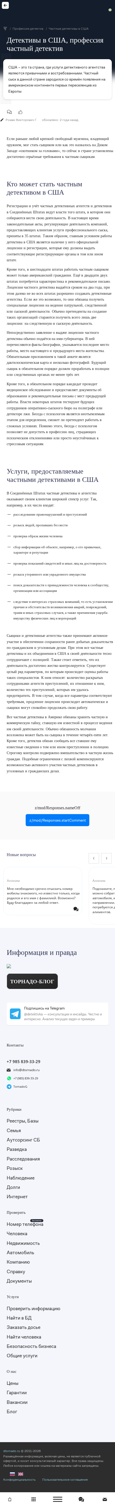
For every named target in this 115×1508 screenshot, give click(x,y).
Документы (19, 1281)
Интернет (17, 1196)
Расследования (23, 1159)
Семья (14, 1130)
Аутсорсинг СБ (23, 1140)
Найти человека (24, 1337)
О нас (12, 1371)
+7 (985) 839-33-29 (25, 1078)
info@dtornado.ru (26, 1070)
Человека (17, 1233)
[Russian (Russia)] (12, 1475)
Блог (12, 1411)
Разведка (17, 1149)
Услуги (13, 1297)
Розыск (15, 1168)
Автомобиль (20, 1252)
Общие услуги (22, 1355)
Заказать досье (23, 1327)
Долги (13, 1187)
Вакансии (17, 1402)
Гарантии (17, 1392)
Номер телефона (25, 1224)
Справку (16, 1271)
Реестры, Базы (23, 1121)
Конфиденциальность (19, 1479)
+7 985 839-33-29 (23, 1061)
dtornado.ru (11, 1451)
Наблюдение (20, 1178)
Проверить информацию (33, 1308)
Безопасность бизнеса (31, 1346)
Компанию (18, 1262)
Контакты (15, 1045)
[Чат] (81, 1499)
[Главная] (10, 1499)
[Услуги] (34, 1499)
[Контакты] (105, 1499)
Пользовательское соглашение (65, 1479)
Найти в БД (19, 1318)
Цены (12, 1383)
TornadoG (20, 1086)
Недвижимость (23, 1243)
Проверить (16, 1212)
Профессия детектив (5, 5)
